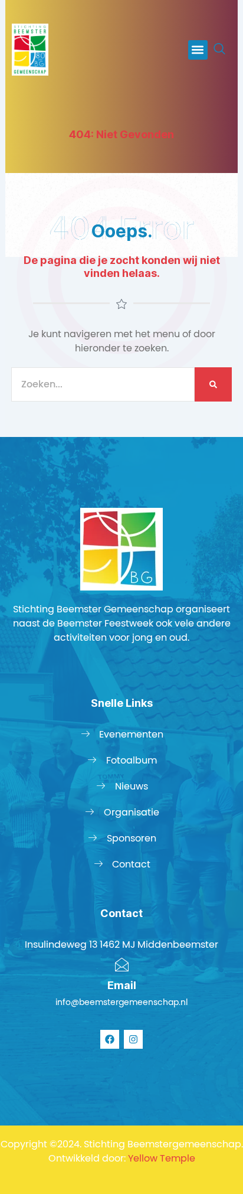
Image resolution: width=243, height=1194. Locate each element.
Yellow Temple (161, 1158)
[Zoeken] (213, 384)
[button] (198, 50)
